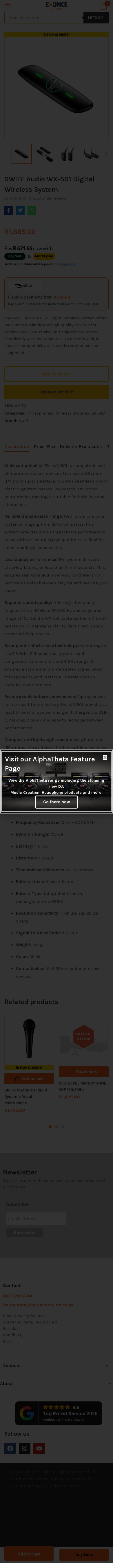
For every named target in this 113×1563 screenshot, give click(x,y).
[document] (56, 781)
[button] (105, 757)
